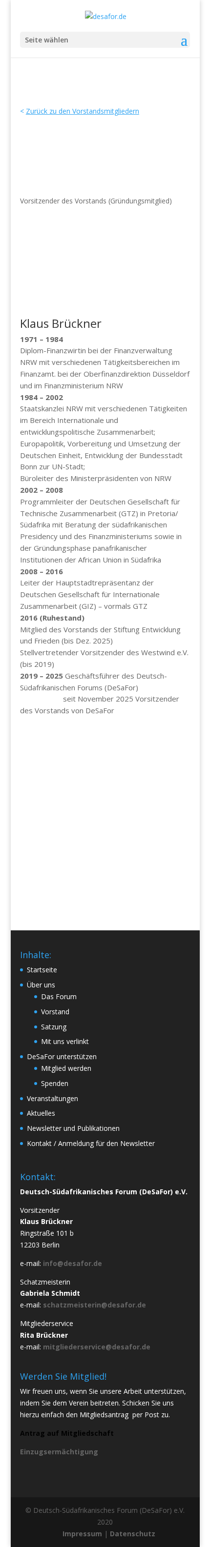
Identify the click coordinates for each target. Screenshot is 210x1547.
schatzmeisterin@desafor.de (94, 1304)
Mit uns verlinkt (65, 1041)
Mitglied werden (66, 1068)
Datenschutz (132, 1533)
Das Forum (59, 996)
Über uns (41, 984)
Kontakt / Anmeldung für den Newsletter (91, 1143)
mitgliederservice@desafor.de (96, 1346)
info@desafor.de (72, 1263)
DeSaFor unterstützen (62, 1056)
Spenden (54, 1083)
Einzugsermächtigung (59, 1451)
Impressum (82, 1533)
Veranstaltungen (52, 1098)
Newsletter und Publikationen (73, 1128)
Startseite (42, 969)
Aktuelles (41, 1113)
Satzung (53, 1026)
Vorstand (55, 1011)
